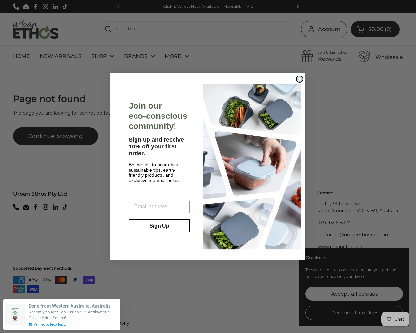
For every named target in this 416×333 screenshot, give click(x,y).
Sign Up (159, 226)
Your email (142, 195)
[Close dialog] (299, 79)
